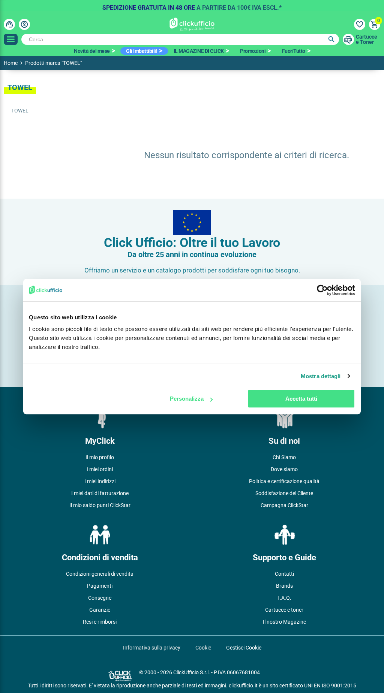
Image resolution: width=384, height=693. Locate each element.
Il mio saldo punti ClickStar (99, 505)
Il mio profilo (100, 457)
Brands (284, 586)
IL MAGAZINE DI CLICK (199, 51)
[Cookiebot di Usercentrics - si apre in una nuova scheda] (322, 290)
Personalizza (187, 398)
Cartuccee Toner (366, 39)
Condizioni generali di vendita (100, 574)
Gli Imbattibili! (141, 51)
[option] (192, 5)
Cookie (203, 648)
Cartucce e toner (284, 610)
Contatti (284, 574)
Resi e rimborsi (100, 622)
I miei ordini (100, 469)
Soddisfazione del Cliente (284, 493)
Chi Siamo (284, 457)
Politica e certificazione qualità (284, 481)
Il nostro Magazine (284, 622)
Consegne (99, 598)
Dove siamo (284, 469)
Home (11, 63)
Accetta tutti (301, 398)
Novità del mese (92, 51)
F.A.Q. (284, 598)
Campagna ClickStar (284, 505)
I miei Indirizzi (100, 481)
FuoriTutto (293, 51)
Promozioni (253, 51)
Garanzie (99, 610)
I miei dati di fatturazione (100, 493)
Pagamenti (99, 586)
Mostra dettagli (321, 376)
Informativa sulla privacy (151, 648)
